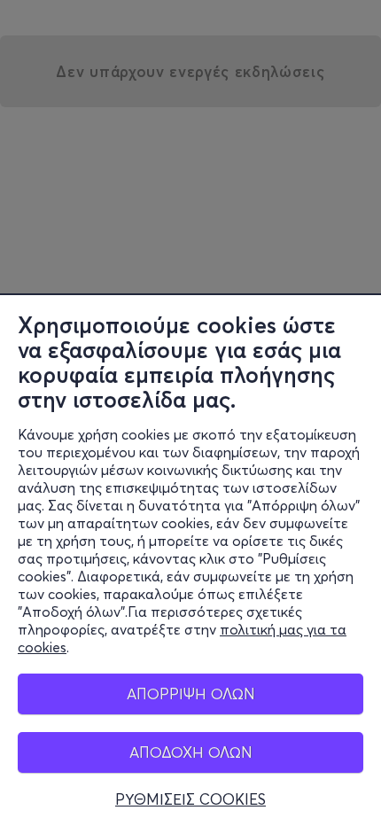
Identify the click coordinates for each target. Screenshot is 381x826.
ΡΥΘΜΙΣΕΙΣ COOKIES (190, 799)
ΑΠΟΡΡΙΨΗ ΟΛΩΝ (191, 693)
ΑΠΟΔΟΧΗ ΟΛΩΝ (191, 752)
